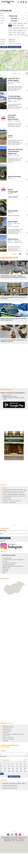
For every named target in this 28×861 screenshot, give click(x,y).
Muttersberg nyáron (7, 729)
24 (1, 771)
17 (1, 768)
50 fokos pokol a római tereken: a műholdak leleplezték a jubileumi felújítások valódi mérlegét (13, 276)
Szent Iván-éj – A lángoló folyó (9, 502)
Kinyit (27, 35)
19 (9, 768)
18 (5, 768)
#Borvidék (10, 83)
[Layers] (25, 51)
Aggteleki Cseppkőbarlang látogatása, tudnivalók (14, 566)
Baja (4, 572)
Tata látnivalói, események (9, 563)
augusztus (6, 760)
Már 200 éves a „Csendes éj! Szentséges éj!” (12, 500)
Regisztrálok (2, 541)
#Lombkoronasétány (13, 226)
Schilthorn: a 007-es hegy (8, 737)
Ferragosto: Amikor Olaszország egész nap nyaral (13, 492)
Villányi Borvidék (7, 558)
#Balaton (18, 82)
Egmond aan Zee (6, 735)
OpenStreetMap (21, 70)
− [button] (1, 53)
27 (13, 771)
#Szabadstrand (18, 242)
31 (1, 773)
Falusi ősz (5, 488)
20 (13, 768)
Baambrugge (5, 740)
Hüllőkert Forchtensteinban (8, 739)
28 (17, 771)
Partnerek (21, 839)
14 (17, 766)
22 (21, 768)
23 (25, 768)
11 (5, 766)
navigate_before (1, 759)
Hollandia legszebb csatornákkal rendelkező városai (13, 734)
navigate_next (27, 756)
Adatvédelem (20, 840)
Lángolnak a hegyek (7, 497)
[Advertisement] (14, 366)
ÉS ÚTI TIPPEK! (5, 747)
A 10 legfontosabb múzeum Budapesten (13, 559)
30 (25, 771)
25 (5, 771)
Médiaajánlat (8, 840)
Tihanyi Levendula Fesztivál (10, 788)
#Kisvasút (10, 242)
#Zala (14, 101)
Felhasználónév (3, 530)
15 (21, 766)
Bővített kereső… (3, 756)
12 (9, 766)
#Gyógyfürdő (17, 241)
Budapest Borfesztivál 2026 (10, 785)
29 (21, 771)
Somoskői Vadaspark (7, 731)
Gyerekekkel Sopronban (9, 564)
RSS (14, 840)
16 (25, 766)
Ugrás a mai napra (14, 776)
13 (13, 766)
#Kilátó (10, 225)
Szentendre (5, 569)
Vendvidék (5, 571)
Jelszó (1, 533)
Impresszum (6, 839)
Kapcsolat (14, 839)
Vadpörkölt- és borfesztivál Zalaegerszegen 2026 (15, 783)
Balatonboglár (6, 567)
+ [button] (1, 51)
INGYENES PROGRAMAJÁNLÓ (10, 745)
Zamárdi (5, 561)
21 (17, 768)
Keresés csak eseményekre (15, 43)
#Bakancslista (11, 82)
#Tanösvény (17, 121)
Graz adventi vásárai (7, 499)
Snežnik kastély (6, 732)
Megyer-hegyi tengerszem (8, 727)
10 (1, 766)
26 (9, 771)
